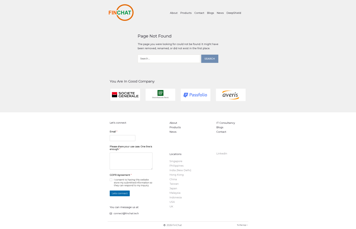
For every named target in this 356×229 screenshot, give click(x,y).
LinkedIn (221, 153)
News (220, 12)
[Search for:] (168, 59)
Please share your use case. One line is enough (131, 148)
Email (113, 131)
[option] (125, 95)
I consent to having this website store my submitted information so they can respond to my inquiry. (133, 182)
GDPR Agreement (121, 175)
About (174, 12)
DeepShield (234, 12)
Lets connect (120, 193)
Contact (199, 12)
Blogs (210, 12)
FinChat (177, 225)
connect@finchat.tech (126, 213)
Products (186, 12)
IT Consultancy (225, 122)
